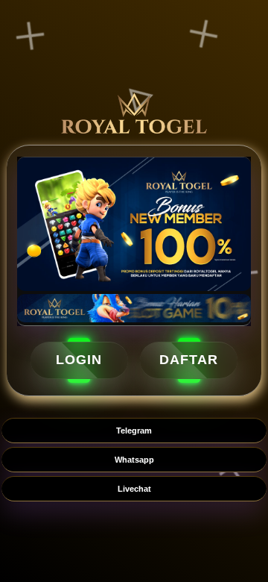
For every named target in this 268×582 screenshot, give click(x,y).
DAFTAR (188, 359)
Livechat (134, 488)
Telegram (134, 430)
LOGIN (79, 359)
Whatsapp (134, 459)
